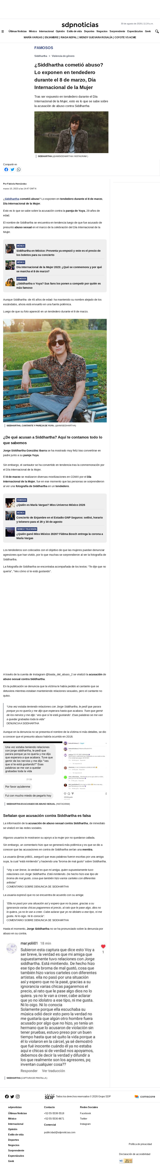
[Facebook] (6, 169)
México (33, 31)
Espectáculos (135, 31)
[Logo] (80, 25)
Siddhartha (40, 56)
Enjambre (51, 37)
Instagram (85, 1124)
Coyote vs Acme (125, 37)
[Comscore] (145, 1096)
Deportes (89, 31)
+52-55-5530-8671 (54, 1118)
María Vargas (33, 37)
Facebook (85, 1113)
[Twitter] (12, 169)
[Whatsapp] (19, 169)
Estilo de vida (74, 31)
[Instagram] (18, 1097)
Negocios (102, 31)
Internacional (46, 31)
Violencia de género (63, 56)
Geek (148, 31)
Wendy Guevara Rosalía (95, 37)
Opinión (60, 31)
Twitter (83, 1118)
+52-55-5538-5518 (54, 1113)
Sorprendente (117, 31)
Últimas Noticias (18, 31)
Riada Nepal (69, 37)
